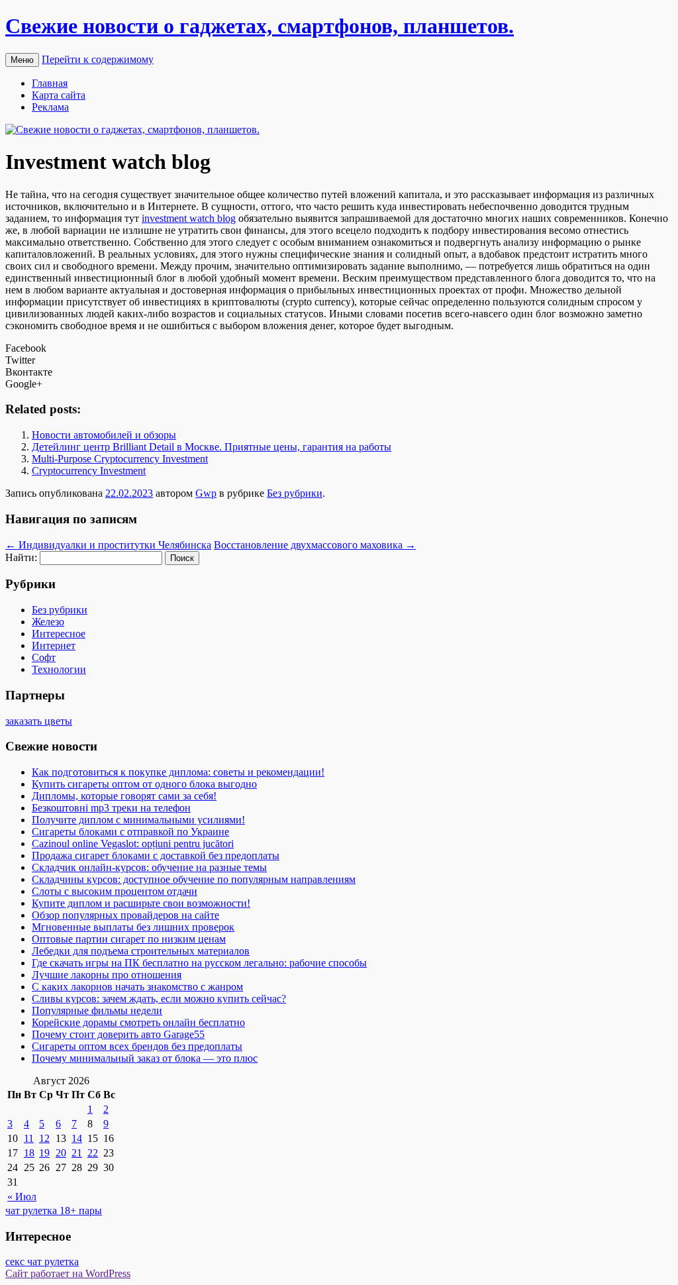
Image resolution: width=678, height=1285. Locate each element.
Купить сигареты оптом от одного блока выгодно (144, 784)
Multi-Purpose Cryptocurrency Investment (120, 458)
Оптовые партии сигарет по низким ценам (129, 939)
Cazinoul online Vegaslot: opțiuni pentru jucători (133, 843)
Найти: (21, 557)
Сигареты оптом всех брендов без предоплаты (137, 1046)
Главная (50, 83)
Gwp (206, 493)
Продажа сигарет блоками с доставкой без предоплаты (155, 855)
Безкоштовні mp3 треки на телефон (111, 807)
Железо (48, 621)
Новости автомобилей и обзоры (104, 434)
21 (77, 1152)
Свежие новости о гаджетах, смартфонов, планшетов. (259, 26)
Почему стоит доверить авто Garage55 (118, 1034)
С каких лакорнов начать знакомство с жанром (137, 986)
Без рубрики (294, 493)
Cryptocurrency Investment (89, 470)
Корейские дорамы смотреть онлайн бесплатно (138, 1022)
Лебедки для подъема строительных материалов (141, 950)
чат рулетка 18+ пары (53, 1210)
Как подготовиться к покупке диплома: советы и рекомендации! (178, 772)
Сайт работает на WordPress (67, 1273)
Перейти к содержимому (98, 59)
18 (29, 1152)
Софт (44, 657)
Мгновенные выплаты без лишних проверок (133, 927)
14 (77, 1138)
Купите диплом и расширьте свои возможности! (141, 903)
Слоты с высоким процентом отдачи (114, 891)
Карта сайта (58, 95)
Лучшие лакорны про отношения (106, 974)
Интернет (53, 645)
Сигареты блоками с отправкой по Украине (130, 831)
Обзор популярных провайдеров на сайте (125, 915)
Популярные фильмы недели (97, 1010)
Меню (22, 60)
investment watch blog (189, 218)
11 (29, 1138)
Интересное (58, 633)
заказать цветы (38, 721)
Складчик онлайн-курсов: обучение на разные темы (149, 867)
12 (44, 1138)
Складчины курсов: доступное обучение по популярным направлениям (194, 879)
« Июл (21, 1196)
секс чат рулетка (42, 1261)
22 (92, 1152)
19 (44, 1152)
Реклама (50, 107)
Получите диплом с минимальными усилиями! (138, 819)
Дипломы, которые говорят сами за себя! (124, 795)
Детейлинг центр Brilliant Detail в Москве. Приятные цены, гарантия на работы (211, 446)
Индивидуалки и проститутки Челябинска (108, 544)
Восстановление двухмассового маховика (315, 544)
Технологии (59, 669)
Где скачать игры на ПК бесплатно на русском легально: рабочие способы (199, 962)
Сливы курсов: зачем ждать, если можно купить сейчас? (159, 998)
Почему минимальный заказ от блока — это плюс (145, 1058)
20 (61, 1152)
